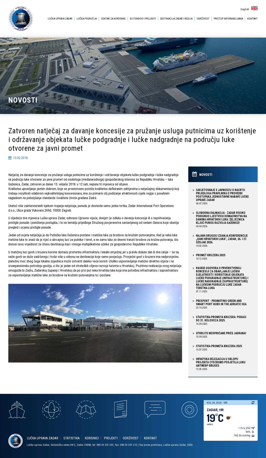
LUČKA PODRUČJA (87, 18)
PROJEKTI (111, 438)
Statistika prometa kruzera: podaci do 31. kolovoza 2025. (221, 320)
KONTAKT (252, 18)
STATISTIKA (71, 438)
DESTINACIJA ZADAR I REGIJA (176, 18)
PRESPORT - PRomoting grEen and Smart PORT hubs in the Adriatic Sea (221, 304)
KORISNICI (92, 438)
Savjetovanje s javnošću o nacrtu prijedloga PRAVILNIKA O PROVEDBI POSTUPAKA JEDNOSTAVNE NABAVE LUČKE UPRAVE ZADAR (222, 196)
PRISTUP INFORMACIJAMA (228, 18)
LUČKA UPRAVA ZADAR (60, 18)
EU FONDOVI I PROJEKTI (143, 18)
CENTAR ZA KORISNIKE (113, 18)
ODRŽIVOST (203, 18)
